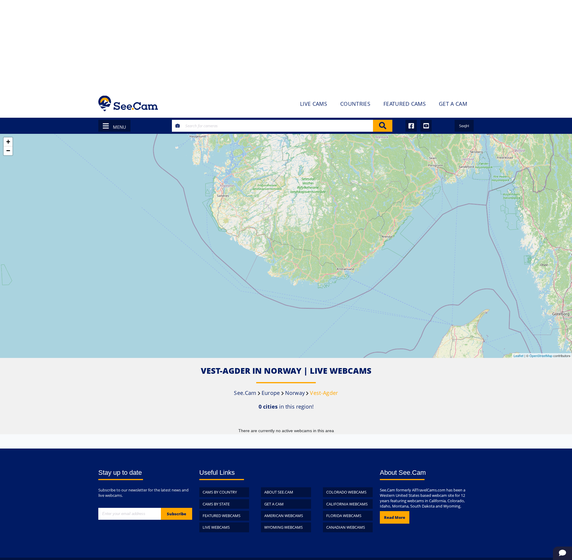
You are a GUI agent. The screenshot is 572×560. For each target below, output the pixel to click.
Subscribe (176, 513)
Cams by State (216, 504)
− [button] (8, 150)
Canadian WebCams (345, 527)
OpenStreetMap (540, 355)
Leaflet (518, 355)
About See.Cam (278, 492)
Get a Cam (274, 504)
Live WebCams (216, 527)
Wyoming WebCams (283, 527)
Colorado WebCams (346, 492)
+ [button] (8, 141)
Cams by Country (220, 492)
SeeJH (464, 125)
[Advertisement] (286, 44)
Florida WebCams (343, 515)
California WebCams (347, 504)
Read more (394, 517)
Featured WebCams (221, 515)
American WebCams (283, 515)
